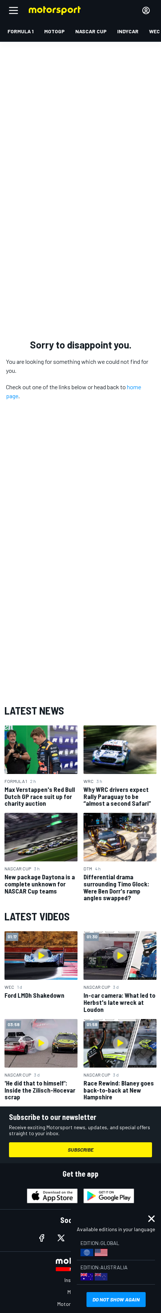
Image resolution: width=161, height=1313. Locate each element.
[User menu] (146, 10)
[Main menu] (13, 10)
